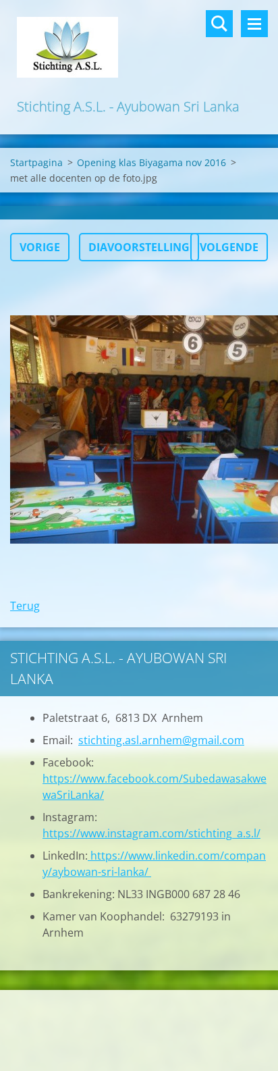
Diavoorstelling (139, 247)
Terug (25, 605)
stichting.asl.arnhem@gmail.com (161, 740)
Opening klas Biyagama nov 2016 (151, 162)
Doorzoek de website (219, 23)
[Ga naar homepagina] (139, 48)
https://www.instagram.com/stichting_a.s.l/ (151, 833)
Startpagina (36, 162)
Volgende (229, 247)
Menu (254, 23)
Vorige (40, 247)
